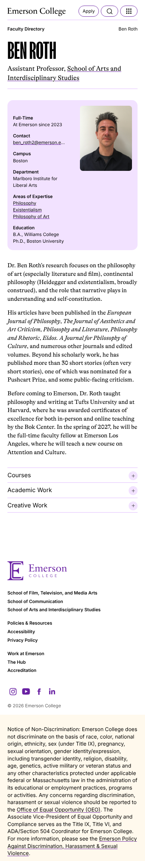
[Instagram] (13, 691)
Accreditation (21, 670)
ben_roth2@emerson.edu (39, 142)
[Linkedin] (52, 691)
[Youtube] (26, 691)
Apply (89, 11)
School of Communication (35, 601)
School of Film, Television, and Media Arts (52, 593)
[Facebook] (39, 691)
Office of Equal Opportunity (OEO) (58, 810)
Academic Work (29, 490)
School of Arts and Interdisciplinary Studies (54, 609)
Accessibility (21, 631)
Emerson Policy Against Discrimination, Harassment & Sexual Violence (72, 846)
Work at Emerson (25, 653)
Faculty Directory (26, 29)
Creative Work (27, 505)
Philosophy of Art (31, 216)
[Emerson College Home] (37, 11)
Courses (19, 475)
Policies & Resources (29, 623)
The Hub (16, 662)
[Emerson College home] (72, 570)
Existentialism (27, 210)
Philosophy (24, 203)
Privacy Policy (22, 640)
